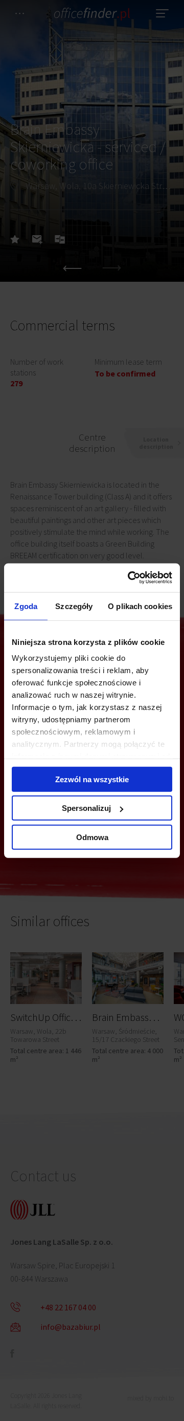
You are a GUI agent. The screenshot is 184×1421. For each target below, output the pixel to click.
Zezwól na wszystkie (92, 779)
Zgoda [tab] (25, 605)
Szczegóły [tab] (74, 605)
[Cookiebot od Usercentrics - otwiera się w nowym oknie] (129, 577)
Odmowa (92, 836)
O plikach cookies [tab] (140, 605)
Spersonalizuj (86, 808)
